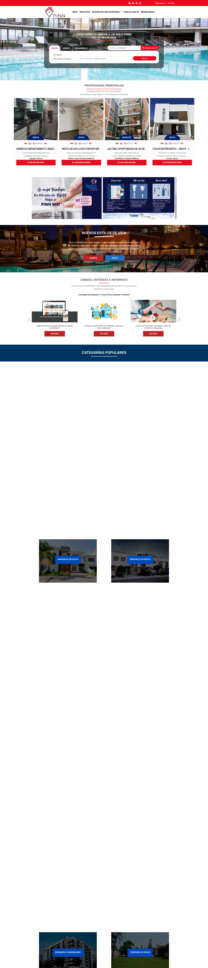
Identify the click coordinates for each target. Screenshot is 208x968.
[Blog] (140, 3)
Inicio (75, 12)
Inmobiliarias (148, 12)
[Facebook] (129, 3)
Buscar (145, 58)
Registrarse (160, 3)
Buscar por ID (150, 48)
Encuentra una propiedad (106, 12)
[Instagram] (136, 3)
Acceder (171, 3)
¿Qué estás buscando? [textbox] (63, 59)
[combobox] (63, 58)
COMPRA (93, 258)
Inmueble (57, 55)
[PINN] (50, 12)
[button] (28, 319)
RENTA (115, 258)
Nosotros (85, 12)
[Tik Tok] (133, 3)
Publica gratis (131, 12)
